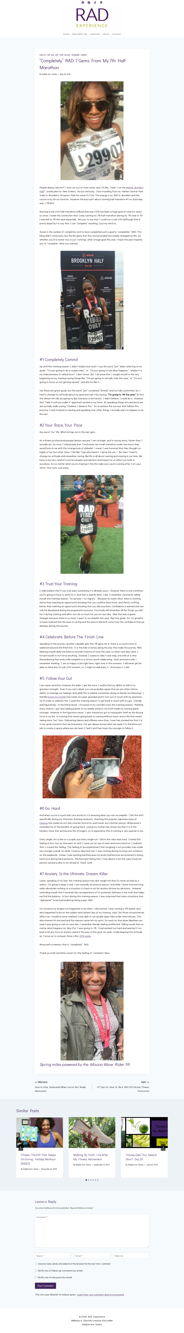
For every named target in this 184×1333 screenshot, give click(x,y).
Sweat (84, 55)
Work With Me (79, 34)
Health (43, 55)
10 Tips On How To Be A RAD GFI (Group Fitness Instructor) (123, 1087)
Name (40, 1255)
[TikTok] (95, 2)
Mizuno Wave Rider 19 (109, 1064)
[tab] (86, 1180)
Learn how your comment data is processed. (100, 1294)
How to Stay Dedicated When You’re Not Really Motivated (60, 1087)
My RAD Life (53, 55)
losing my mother (57, 696)
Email (79, 1255)
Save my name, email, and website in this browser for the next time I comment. (74, 1263)
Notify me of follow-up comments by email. (60, 1270)
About (106, 34)
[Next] (163, 1147)
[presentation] (39, 1132)
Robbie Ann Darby (49, 74)
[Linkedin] (101, 2)
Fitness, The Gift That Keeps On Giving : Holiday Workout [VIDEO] (38, 1159)
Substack (95, 34)
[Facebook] (82, 2)
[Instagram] (89, 2)
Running (75, 55)
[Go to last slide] (21, 1147)
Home (66, 34)
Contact (116, 34)
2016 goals (85, 936)
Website (119, 1255)
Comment (42, 1217)
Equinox (44, 823)
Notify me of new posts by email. (55, 1277)
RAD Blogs (65, 55)
